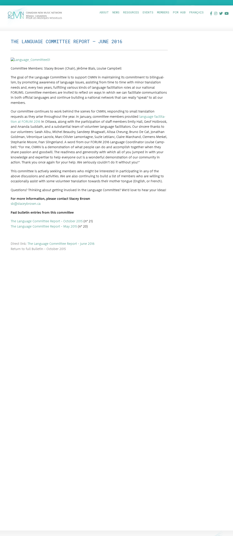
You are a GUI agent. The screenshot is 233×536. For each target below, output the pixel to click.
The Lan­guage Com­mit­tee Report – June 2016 (61, 243)
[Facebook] (211, 13)
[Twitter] (221, 13)
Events (148, 12)
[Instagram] (215, 13)
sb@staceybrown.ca (26, 203)
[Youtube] (227, 13)
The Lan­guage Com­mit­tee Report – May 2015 (44, 226)
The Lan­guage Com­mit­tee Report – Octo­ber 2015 (47, 221)
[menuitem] (104, 12)
